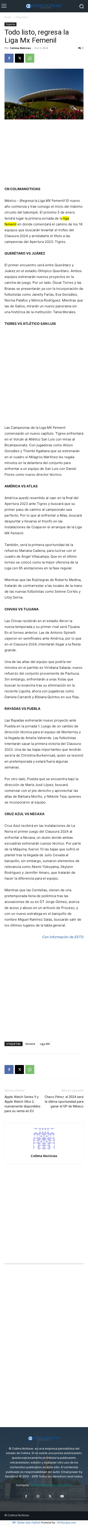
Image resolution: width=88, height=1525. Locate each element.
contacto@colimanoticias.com (51, 1485)
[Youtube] (62, 1496)
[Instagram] (38, 1496)
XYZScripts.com (66, 1522)
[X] (19, 58)
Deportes (22, 17)
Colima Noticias (20, 48)
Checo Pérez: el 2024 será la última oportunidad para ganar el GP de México (64, 1101)
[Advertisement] (44, 153)
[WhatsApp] (29, 58)
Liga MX (45, 1043)
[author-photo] (44, 1149)
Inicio (8, 17)
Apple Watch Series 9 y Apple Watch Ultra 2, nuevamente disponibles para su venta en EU (22, 1104)
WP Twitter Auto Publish (26, 1522)
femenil (30, 1043)
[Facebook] (9, 58)
